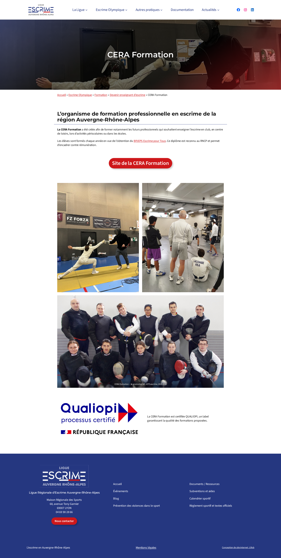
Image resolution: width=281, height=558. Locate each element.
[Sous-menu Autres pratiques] (161, 10)
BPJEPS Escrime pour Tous (150, 141)
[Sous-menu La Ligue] (86, 10)
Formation (100, 95)
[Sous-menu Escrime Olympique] (126, 10)
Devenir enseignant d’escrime (127, 95)
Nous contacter (64, 521)
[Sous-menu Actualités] (218, 10)
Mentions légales (146, 548)
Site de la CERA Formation (140, 163)
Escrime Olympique (80, 95)
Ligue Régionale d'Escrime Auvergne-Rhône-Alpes (64, 492)
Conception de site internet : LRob (238, 547)
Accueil (61, 95)
